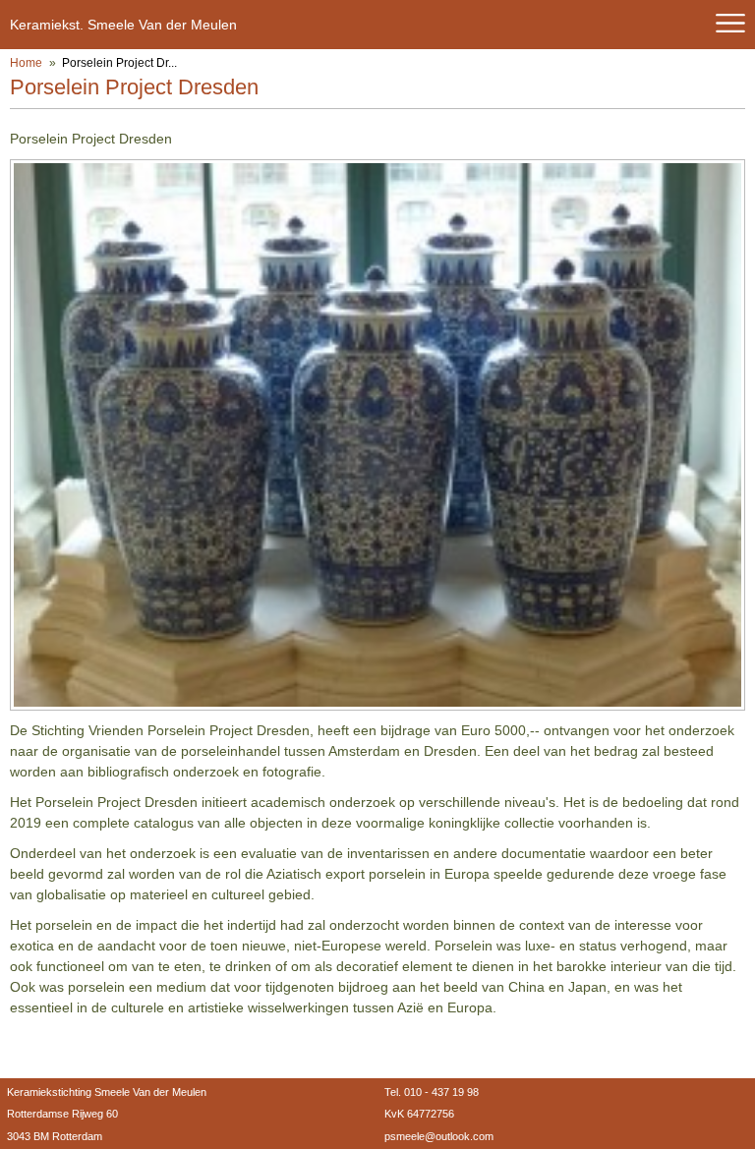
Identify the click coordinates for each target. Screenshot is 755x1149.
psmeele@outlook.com (439, 1136)
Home (26, 63)
